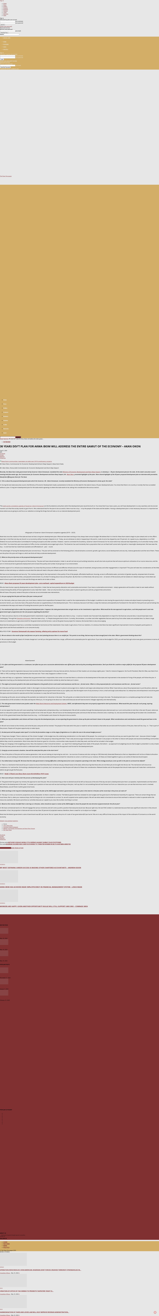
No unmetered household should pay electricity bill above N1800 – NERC (21, 997)
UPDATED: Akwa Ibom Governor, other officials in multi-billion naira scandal (23, 975)
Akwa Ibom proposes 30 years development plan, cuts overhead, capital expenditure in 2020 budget (39, 583)
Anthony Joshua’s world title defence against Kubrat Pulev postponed (34, 842)
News (4, 5)
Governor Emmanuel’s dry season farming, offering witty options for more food (40, 631)
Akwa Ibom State (8, 825)
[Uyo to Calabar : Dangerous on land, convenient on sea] (4, 984)
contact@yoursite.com (10, 1236)
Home (5, 3)
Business (5, 9)
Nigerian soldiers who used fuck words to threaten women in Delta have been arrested (38, 844)
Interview (5, 14)
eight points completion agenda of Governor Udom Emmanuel (23, 506)
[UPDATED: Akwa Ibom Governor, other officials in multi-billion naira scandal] (4, 972)
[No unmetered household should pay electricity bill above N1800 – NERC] (4, 995)
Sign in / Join (6, 38)
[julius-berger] (26, 502)
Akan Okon (70, 474)
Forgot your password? (6, 26)
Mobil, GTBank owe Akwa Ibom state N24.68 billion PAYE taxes (27, 774)
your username (19, 21)
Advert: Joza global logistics (9, 821)
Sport (4, 15)
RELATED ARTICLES (5, 848)
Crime (5, 12)
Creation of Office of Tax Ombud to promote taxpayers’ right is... (20, 947)
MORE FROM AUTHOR (17, 848)
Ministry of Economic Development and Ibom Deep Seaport (82, 472)
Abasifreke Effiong (5, 1273)
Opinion (5, 11)
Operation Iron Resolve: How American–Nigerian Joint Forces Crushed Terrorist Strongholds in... (29, 936)
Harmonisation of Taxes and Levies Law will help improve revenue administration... (25, 958)
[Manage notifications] (155, 1312)
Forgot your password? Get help (8, 61)
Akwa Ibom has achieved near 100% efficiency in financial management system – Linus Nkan (41, 887)
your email (18, 31)
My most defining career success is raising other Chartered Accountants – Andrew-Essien (40, 868)
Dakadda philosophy (23, 618)
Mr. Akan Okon (7, 830)
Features (5, 8)
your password (19, 23)
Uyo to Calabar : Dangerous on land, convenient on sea (17, 986)
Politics (5, 6)
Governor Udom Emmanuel (10, 827)
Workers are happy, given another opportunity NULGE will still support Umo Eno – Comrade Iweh (44, 906)
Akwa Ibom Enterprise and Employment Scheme (51, 704)
